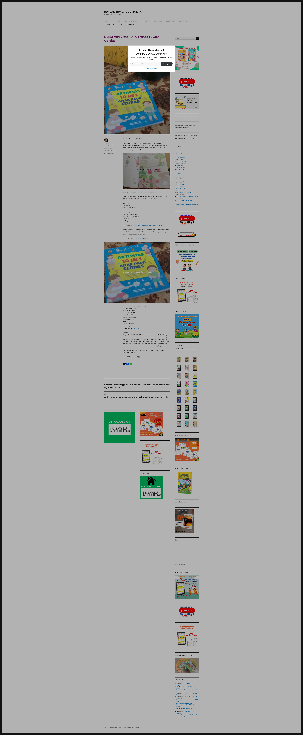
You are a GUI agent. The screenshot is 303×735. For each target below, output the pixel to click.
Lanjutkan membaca (151, 68)
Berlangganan (167, 64)
